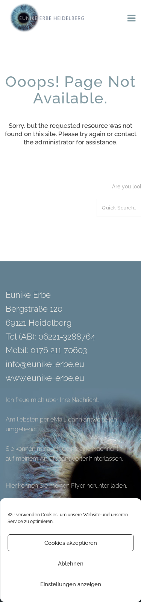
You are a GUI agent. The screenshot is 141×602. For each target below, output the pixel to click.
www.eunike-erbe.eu (45, 378)
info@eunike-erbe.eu (45, 364)
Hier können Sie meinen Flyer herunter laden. (66, 485)
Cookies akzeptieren (70, 543)
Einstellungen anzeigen (70, 584)
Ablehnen (70, 563)
